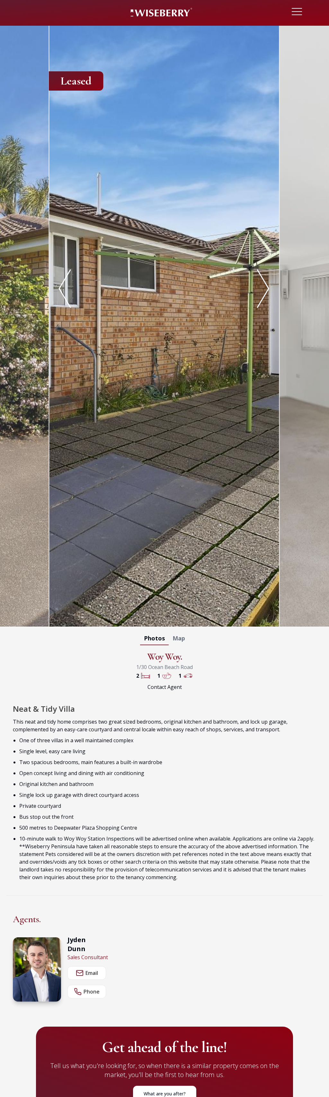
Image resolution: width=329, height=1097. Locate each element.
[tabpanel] (164, 325)
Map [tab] (179, 638)
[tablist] (164, 639)
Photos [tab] (154, 638)
